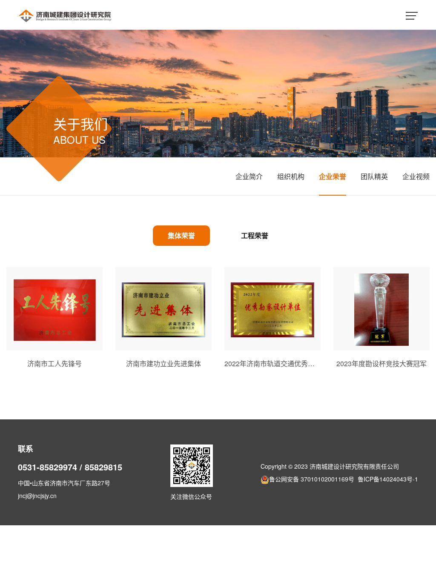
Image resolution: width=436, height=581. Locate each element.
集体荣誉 (181, 235)
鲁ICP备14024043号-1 (388, 479)
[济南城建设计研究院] (64, 15)
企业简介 (249, 176)
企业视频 (416, 176)
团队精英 (374, 176)
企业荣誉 (332, 176)
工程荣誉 (254, 235)
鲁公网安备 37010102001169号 (311, 479)
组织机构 (290, 176)
